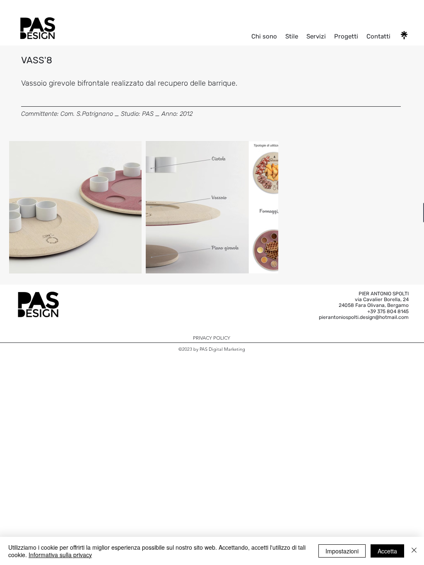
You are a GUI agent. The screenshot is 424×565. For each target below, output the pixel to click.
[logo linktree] (404, 35)
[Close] (414, 550)
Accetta (387, 551)
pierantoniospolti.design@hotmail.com (364, 317)
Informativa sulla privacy (60, 555)
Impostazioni (342, 551)
